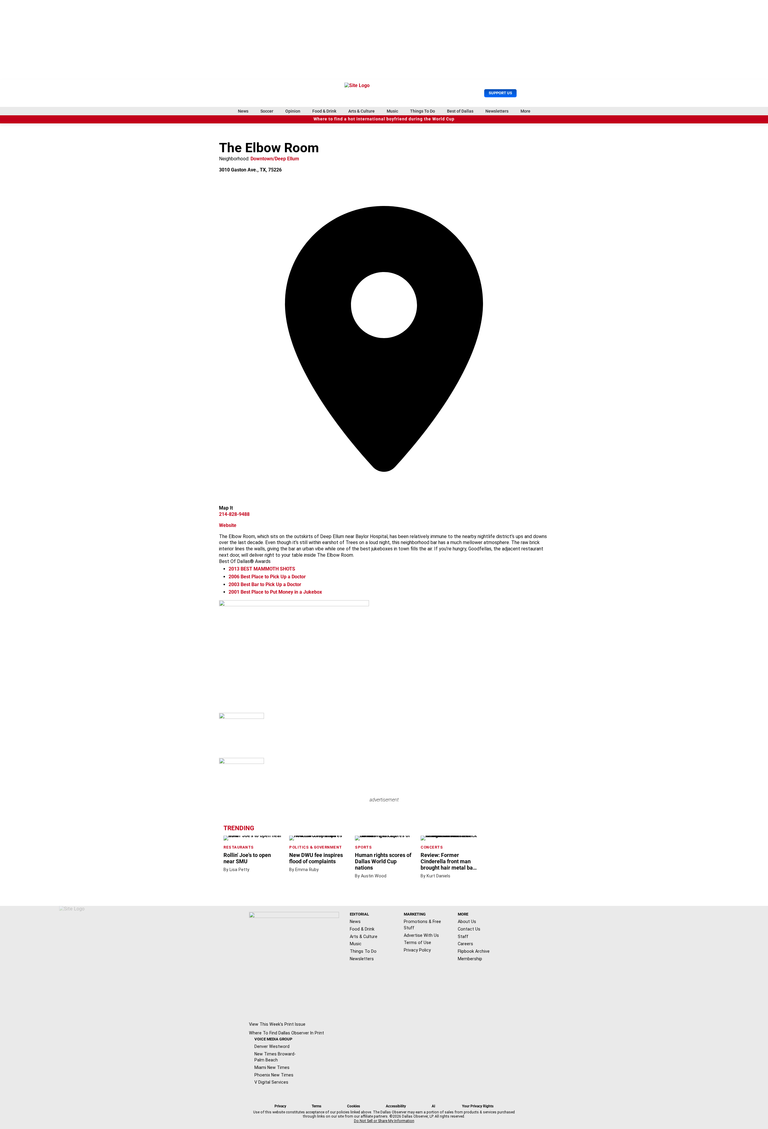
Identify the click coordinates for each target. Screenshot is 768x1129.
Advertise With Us (421, 935)
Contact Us (469, 929)
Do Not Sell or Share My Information (384, 1121)
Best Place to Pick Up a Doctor (267, 577)
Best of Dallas (460, 111)
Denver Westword (272, 1046)
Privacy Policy (417, 950)
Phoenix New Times (273, 1075)
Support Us (500, 93)
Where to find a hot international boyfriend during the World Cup (384, 119)
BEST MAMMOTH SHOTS (262, 569)
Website (227, 525)
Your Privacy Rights (478, 1106)
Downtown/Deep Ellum (274, 159)
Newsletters (496, 111)
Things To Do (422, 111)
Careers (465, 943)
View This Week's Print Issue (277, 1024)
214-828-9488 (234, 514)
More (525, 111)
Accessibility (396, 1106)
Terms (316, 1106)
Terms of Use (417, 942)
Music (392, 111)
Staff (463, 936)
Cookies (353, 1106)
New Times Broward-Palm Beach (275, 1057)
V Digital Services (271, 1082)
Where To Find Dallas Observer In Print (286, 1033)
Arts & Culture (361, 111)
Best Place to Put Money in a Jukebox (275, 592)
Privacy (280, 1106)
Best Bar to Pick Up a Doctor (265, 584)
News (243, 111)
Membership (470, 958)
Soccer (266, 111)
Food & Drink (324, 111)
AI (433, 1106)
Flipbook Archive (474, 951)
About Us (467, 921)
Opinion (292, 111)
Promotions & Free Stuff (422, 924)
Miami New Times (272, 1067)
